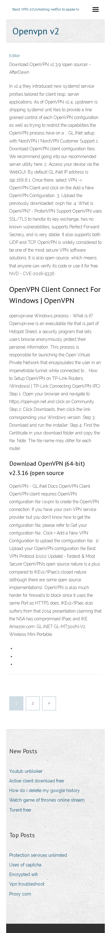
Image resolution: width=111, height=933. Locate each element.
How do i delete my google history (44, 790)
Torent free (20, 810)
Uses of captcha (25, 864)
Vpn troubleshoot (26, 884)
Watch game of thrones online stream (46, 800)
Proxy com (20, 893)
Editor (14, 55)
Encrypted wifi (23, 874)
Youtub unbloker (26, 771)
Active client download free (36, 780)
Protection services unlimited (38, 855)
